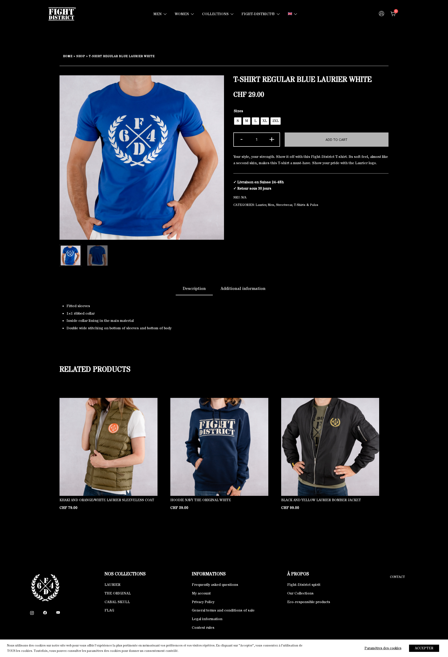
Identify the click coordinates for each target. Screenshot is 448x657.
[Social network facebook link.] (45, 612)
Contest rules (203, 627)
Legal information (207, 619)
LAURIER (112, 584)
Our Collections (300, 593)
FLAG (109, 610)
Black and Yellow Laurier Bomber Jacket (321, 500)
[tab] (194, 289)
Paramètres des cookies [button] (382, 648)
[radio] (237, 121)
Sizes (238, 111)
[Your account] (381, 14)
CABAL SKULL (117, 602)
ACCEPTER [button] (424, 648)
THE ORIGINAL (118, 593)
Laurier (261, 205)
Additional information (243, 289)
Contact (397, 577)
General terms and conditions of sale (223, 610)
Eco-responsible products (308, 602)
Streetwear (284, 205)
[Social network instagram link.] (32, 612)
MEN (157, 14)
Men (271, 205)
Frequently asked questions (215, 584)
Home (68, 56)
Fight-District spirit (303, 584)
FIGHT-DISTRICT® (258, 14)
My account (201, 593)
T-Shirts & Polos (306, 205)
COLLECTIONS (215, 14)
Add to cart (336, 140)
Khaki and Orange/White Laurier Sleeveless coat (107, 500)
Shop (80, 56)
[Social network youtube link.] (58, 612)
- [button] (241, 139)
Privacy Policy (203, 602)
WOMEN (182, 14)
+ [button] (272, 139)
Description (194, 289)
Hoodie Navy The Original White (200, 500)
